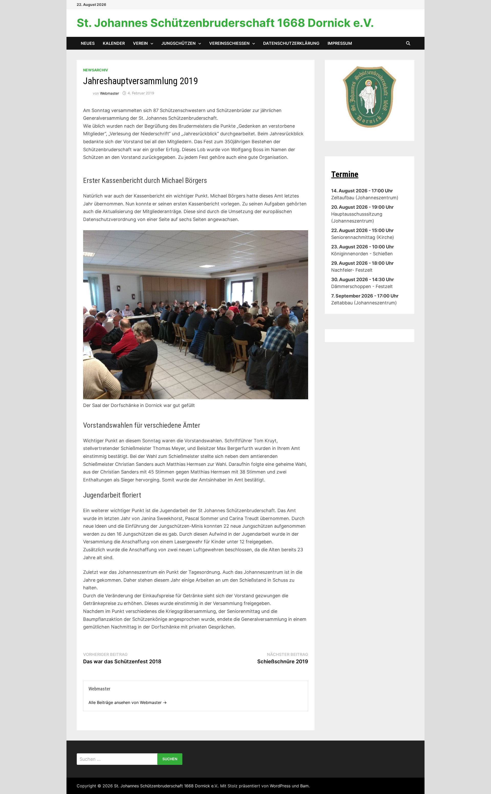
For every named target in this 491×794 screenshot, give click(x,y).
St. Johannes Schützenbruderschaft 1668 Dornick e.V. (225, 23)
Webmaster (109, 93)
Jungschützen (178, 43)
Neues (88, 43)
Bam (304, 785)
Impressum (340, 43)
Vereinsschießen (229, 43)
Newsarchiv (95, 70)
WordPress (280, 785)
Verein (140, 43)
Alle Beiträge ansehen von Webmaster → (127, 702)
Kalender (114, 43)
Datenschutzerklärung (291, 43)
